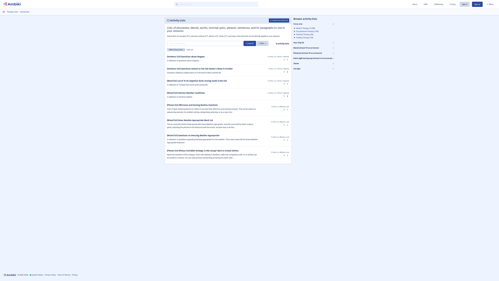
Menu (491, 4)
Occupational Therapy (305, 31)
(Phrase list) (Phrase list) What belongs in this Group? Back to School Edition (202, 150)
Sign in (464, 4)
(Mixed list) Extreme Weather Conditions (186, 93)
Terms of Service (63, 275)
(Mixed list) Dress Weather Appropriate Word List (190, 120)
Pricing (452, 4)
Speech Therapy (302, 28)
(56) (305, 34)
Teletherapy (438, 4)
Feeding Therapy (302, 38)
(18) (304, 38)
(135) (307, 31)
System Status (37, 275)
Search (251, 43)
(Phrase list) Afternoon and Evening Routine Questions (192, 105)
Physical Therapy (303, 34)
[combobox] (216, 4)
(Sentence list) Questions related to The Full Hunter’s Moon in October (200, 69)
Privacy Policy (50, 275)
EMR (426, 4)
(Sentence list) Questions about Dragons (186, 56)
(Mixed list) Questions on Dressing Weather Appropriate (193, 135)
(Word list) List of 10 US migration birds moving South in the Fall (197, 81)
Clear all (189, 50)
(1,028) (305, 28)
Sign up (477, 4)
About (414, 4)
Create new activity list (280, 20)
